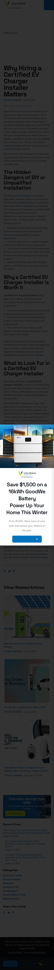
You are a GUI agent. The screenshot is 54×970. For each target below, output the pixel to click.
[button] (50, 428)
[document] (27, 485)
